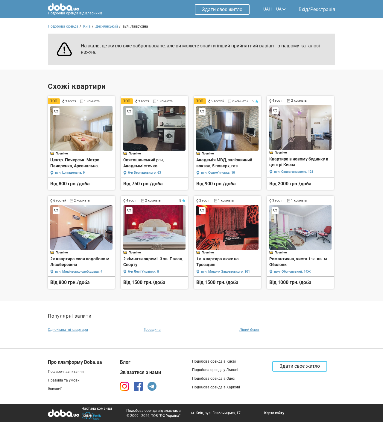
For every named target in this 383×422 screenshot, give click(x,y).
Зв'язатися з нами (140, 372)
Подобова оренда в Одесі (213, 378)
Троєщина (152, 330)
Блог (125, 362)
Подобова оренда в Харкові (216, 387)
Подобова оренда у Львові (215, 370)
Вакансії (55, 389)
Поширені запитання (66, 372)
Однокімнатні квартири (68, 330)
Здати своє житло (222, 9)
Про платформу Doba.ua (75, 362)
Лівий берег (249, 330)
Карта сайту (274, 413)
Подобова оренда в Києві (214, 361)
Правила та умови (64, 380)
